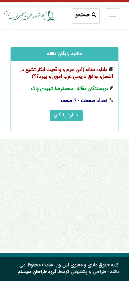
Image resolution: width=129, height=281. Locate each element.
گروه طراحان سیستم (37, 272)
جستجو (82, 15)
